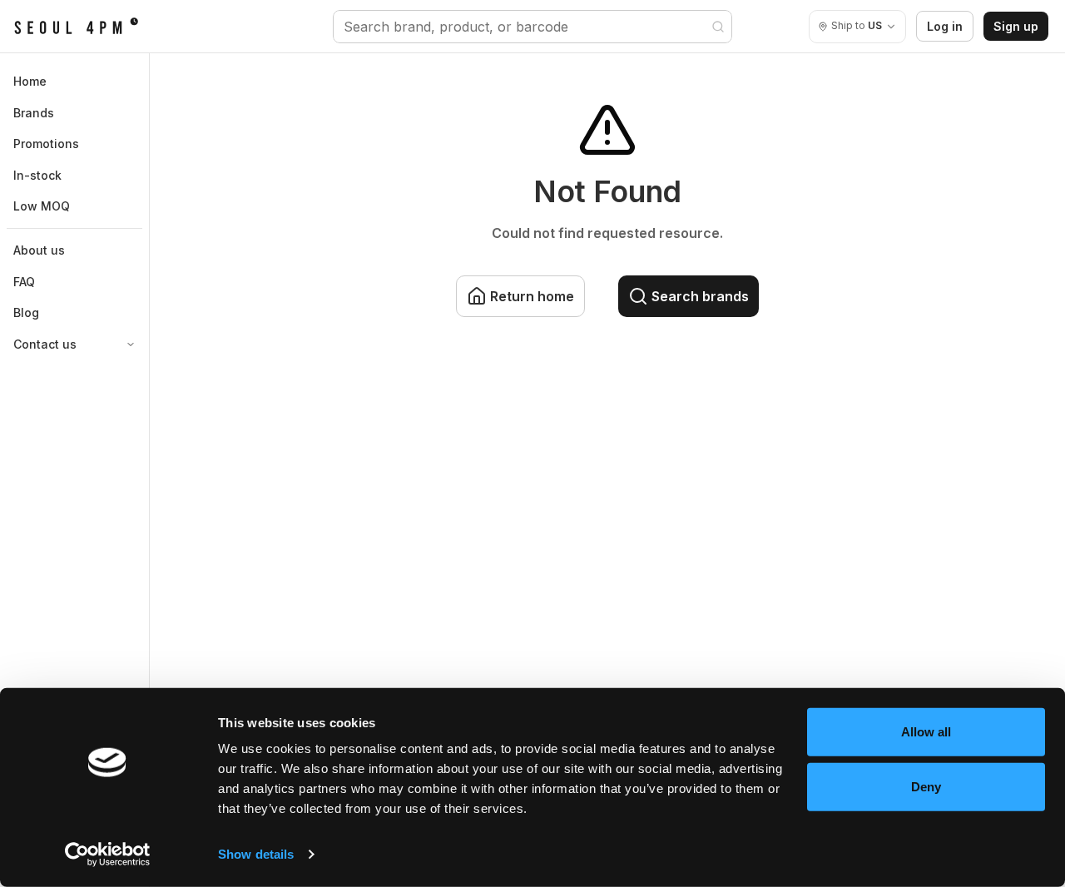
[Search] (718, 26)
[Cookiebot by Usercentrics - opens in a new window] (108, 854)
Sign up (1015, 26)
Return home (532, 296)
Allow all (926, 732)
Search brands (700, 296)
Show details (256, 854)
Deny (926, 786)
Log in (945, 26)
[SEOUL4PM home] (76, 27)
